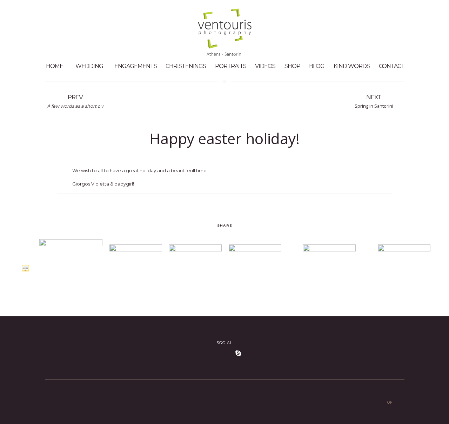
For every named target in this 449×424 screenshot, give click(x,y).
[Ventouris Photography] (25, 267)
